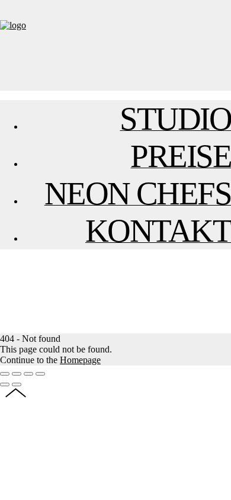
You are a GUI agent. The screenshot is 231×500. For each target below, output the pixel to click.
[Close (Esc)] (4, 374)
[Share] (16, 374)
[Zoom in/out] (40, 374)
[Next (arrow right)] (16, 384)
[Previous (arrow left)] (4, 384)
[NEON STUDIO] (13, 25)
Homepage (80, 360)
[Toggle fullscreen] (28, 374)
